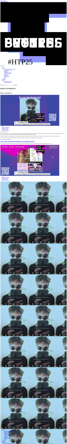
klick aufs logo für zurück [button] (4, 1)
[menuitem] (3, 67)
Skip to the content (3, 0)
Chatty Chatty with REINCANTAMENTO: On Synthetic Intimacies (17, 141)
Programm (6, 421)
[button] (3, 422)
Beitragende (2, 421)
